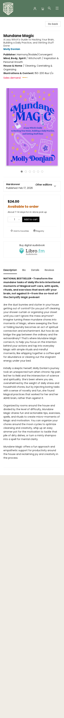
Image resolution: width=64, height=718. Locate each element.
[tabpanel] (32, 372)
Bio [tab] (24, 270)
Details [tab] (35, 270)
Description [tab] (10, 270)
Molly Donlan (11, 49)
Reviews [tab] (49, 270)
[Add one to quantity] (19, 219)
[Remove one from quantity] (10, 219)
